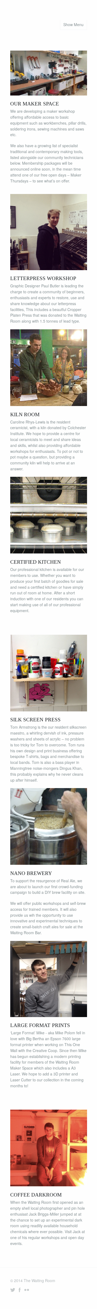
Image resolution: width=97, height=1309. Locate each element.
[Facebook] (20, 1289)
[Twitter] (12, 1289)
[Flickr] (26, 1289)
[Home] (48, 10)
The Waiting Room (39, 1280)
